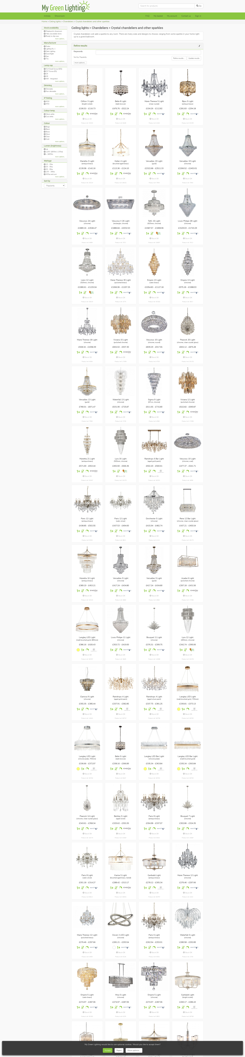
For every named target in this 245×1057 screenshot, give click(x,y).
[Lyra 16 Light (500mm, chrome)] (120, 441)
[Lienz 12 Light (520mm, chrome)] (87, 262)
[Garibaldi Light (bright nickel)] (187, 976)
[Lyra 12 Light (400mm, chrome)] (187, 620)
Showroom (60, 16)
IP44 (47, 104)
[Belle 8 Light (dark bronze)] (120, 83)
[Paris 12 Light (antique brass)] (87, 500)
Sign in (198, 16)
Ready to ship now (52, 36)
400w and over (51, 174)
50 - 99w (49, 169)
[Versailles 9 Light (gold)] (154, 560)
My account (172, 16)
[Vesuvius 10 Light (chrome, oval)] (187, 441)
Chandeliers (68, 21)
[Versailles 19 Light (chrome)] (187, 143)
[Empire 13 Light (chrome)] (187, 262)
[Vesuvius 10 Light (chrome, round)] (154, 321)
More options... (134, 1050)
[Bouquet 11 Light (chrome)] (154, 620)
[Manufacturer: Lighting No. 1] (161, 471)
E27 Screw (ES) (51, 71)
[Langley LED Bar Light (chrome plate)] (154, 738)
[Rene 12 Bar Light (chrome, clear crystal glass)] (187, 500)
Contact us (186, 16)
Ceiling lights (55, 21)
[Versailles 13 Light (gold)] (87, 381)
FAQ (147, 16)
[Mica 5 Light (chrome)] (120, 976)
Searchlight (50, 54)
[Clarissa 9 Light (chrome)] (87, 679)
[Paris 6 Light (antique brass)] (154, 917)
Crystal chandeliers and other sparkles (92, 21)
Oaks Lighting (50, 51)
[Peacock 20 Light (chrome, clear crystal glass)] (187, 321)
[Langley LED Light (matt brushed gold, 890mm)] (87, 620)
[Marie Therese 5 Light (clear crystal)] (154, 83)
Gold (47, 139)
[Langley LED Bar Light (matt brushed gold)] (187, 738)
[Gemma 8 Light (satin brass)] (120, 1036)
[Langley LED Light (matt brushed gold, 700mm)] (187, 679)
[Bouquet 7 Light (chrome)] (187, 798)
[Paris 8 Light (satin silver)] (87, 857)
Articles (47, 16)
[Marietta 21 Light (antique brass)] (87, 441)
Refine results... (179, 58)
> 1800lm (49, 154)
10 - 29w (49, 164)
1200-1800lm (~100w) (54, 152)
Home (44, 21)
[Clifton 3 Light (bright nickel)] (87, 83)
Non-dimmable (51, 91)
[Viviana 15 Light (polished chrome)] (120, 321)
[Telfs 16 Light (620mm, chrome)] (154, 202)
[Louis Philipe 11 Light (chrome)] (120, 620)
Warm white (50, 114)
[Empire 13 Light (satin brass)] (154, 262)
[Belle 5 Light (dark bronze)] (120, 738)
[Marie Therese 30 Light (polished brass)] (120, 262)
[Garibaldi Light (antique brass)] (154, 857)
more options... (60, 39)
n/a (47, 149)
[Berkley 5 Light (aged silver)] (120, 798)
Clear (48, 137)
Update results (193, 58)
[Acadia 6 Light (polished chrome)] (187, 560)
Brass (48, 132)
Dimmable (49, 89)
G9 (47, 76)
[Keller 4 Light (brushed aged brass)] (120, 143)
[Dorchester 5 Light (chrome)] (154, 500)
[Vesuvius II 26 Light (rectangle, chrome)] (120, 202)
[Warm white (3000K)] (78, 650)
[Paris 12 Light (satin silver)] (120, 500)
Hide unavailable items (54, 34)
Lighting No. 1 (50, 49)
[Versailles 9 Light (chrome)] (120, 560)
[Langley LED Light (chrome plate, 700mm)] (87, 738)
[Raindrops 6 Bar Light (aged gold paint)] (154, 441)
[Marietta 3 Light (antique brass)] (87, 143)
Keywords (78, 51)
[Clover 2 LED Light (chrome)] (120, 917)
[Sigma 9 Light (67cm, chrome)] (154, 381)
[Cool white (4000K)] (114, 947)
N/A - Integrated (51, 79)
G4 (47, 74)
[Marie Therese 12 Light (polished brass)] (87, 917)
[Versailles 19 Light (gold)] (154, 143)
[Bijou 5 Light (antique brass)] (187, 83)
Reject (119, 1050)
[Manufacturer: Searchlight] (161, 114)
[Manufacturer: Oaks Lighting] (158, 233)
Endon (48, 46)
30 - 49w (49, 167)
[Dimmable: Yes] (87, 114)
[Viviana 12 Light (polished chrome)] (187, 381)
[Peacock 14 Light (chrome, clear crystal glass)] (87, 798)
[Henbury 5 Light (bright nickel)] (187, 1036)
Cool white (49, 117)
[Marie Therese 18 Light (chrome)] (87, 321)
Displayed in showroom (54, 31)
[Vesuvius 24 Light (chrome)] (87, 202)
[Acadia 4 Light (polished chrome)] (87, 1036)
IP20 (47, 102)
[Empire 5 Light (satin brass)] (87, 976)
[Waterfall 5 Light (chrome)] (187, 917)
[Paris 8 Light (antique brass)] (154, 798)
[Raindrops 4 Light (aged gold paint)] (120, 679)
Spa (47, 56)
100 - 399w (50, 172)
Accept (108, 1050)
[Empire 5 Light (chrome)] (154, 976)
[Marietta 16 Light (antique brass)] (87, 560)
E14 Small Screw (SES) (54, 69)
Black (48, 129)
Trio (47, 59)
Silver (48, 134)
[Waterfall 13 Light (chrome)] (120, 381)
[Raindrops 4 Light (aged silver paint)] (154, 679)
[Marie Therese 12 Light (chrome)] (187, 857)
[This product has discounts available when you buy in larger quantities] (78, 114)
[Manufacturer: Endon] (94, 114)
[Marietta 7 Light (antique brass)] (154, 1036)
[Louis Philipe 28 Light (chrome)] (187, 202)
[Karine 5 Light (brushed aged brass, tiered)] (120, 857)
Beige (48, 127)
